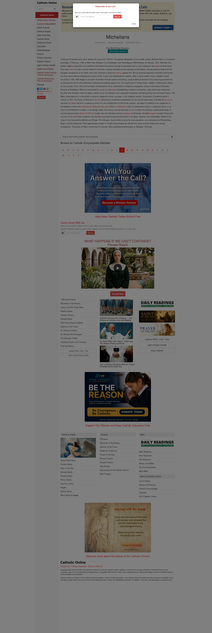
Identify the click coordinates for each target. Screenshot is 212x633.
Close (134, 24)
